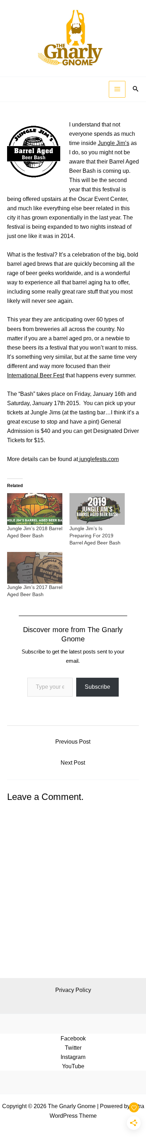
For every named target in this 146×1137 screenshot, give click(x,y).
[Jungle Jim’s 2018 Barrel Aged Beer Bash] (34, 509)
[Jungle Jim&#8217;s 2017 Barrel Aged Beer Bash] (34, 568)
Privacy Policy (73, 990)
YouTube (73, 1066)
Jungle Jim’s (113, 143)
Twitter (73, 1047)
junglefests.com (98, 459)
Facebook (73, 1038)
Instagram (73, 1057)
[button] (136, 89)
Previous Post (72, 741)
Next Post (73, 762)
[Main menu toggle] (117, 89)
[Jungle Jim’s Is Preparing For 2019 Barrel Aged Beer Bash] (97, 509)
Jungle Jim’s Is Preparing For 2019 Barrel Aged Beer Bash (94, 536)
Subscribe (97, 687)
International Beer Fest (35, 375)
